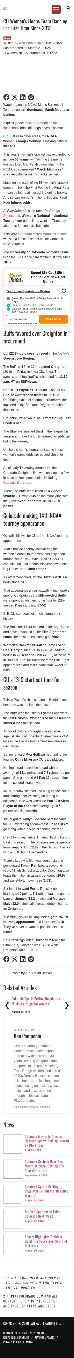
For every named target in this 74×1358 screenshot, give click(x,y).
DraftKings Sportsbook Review (28, 291)
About (40, 1333)
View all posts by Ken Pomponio (32, 1106)
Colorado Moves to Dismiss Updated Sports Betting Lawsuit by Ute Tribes (36, 1001)
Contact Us (10, 1333)
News (7, 38)
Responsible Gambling (16, 1337)
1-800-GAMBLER (24, 1282)
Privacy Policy (12, 1342)
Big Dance (61, 627)
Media (29, 1342)
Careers (27, 1333)
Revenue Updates (45, 1337)
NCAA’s (63, 353)
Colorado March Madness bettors (42, 234)
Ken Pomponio (30, 43)
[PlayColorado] (35, 8)
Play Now (53, 319)
